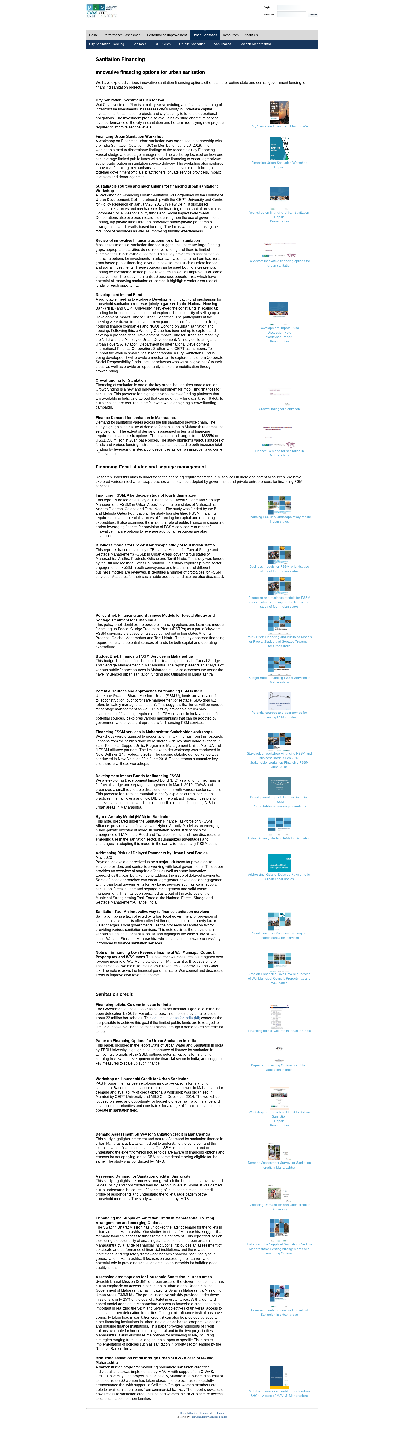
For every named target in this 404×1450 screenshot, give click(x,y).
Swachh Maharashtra (255, 44)
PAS (102, 11)
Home (93, 35)
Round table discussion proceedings (279, 806)
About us (193, 1412)
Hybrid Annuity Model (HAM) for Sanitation (279, 838)
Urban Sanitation (204, 35)
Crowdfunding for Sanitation (279, 409)
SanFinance (222, 44)
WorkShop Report (279, 337)
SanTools (139, 44)
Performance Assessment (122, 35)
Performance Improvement (167, 35)
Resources (231, 35)
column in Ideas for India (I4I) (176, 1018)
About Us (251, 35)
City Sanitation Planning (106, 44)
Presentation (279, 221)
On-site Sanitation (192, 44)
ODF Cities (163, 44)
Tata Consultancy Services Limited (208, 1416)
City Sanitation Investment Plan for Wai (279, 126)
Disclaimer (218, 1412)
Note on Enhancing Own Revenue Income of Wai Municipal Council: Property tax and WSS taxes (279, 978)
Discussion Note (279, 332)
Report (279, 167)
